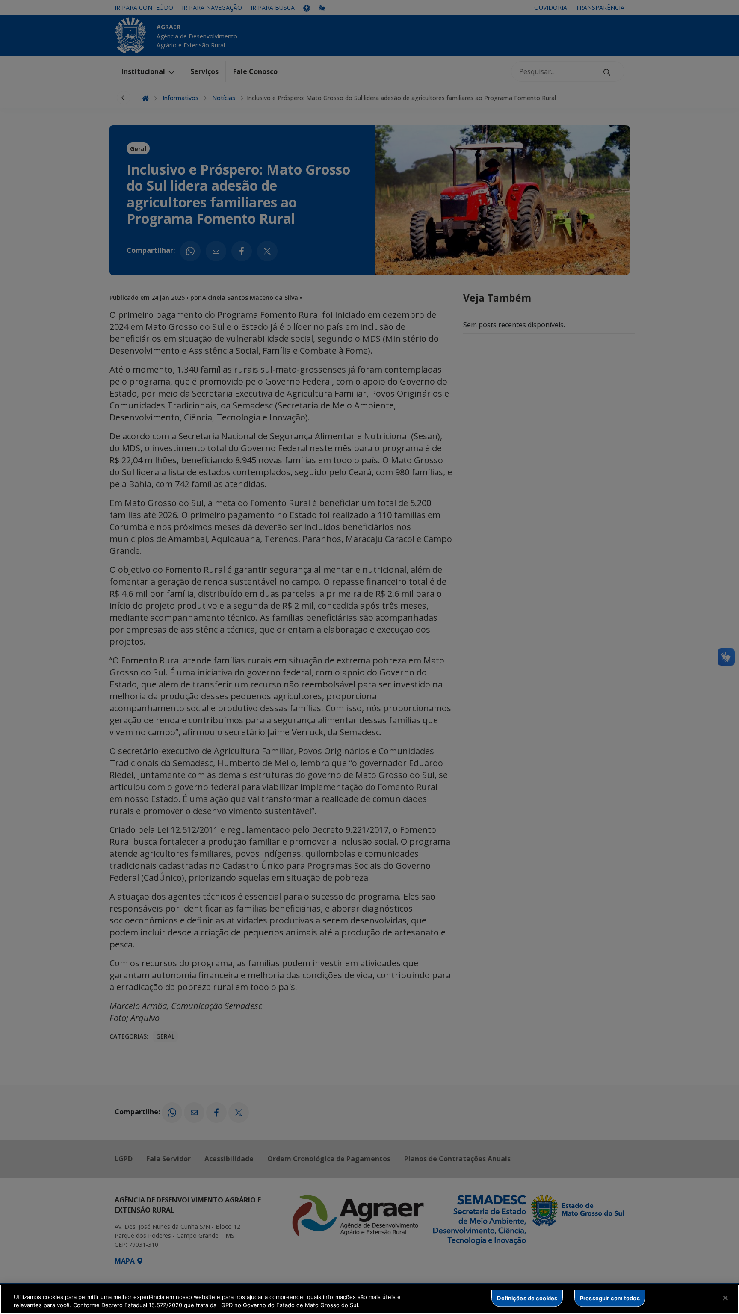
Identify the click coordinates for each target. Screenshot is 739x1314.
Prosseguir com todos (610, 1298)
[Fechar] (725, 1298)
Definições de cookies (527, 1298)
